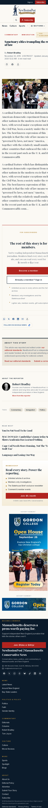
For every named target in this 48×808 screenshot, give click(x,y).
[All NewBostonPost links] (40, 673)
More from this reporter (21, 396)
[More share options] (27, 319)
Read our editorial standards (18, 361)
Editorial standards (9, 807)
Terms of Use (36, 807)
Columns (5, 726)
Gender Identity (8, 711)
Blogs (4, 768)
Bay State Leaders (9, 692)
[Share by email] (22, 319)
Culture (13, 26)
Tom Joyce (6, 734)
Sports (22, 26)
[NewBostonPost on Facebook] (4, 673)
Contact (5, 794)
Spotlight (5, 764)
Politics (42, 410)
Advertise (6, 787)
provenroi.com (23, 803)
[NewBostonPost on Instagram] (14, 673)
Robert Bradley (14, 53)
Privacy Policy (23, 807)
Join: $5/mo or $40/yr (24, 645)
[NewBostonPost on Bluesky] (25, 673)
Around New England (10, 688)
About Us (5, 779)
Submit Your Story (9, 790)
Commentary (11, 35)
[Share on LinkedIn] (18, 319)
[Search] (16, 20)
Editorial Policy (8, 783)
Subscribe (40, 2)
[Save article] (7, 64)
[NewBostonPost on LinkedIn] (35, 673)
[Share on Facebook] (13, 319)
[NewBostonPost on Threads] (19, 673)
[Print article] (12, 64)
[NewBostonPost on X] (9, 673)
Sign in (30, 2)
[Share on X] (9, 319)
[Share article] (18, 64)
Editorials (5, 722)
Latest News (7, 685)
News (4, 26)
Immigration (28, 35)
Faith (4, 707)
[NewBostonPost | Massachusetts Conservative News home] (24, 10)
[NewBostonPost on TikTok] (30, 673)
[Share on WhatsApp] (4, 319)
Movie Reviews (8, 749)
